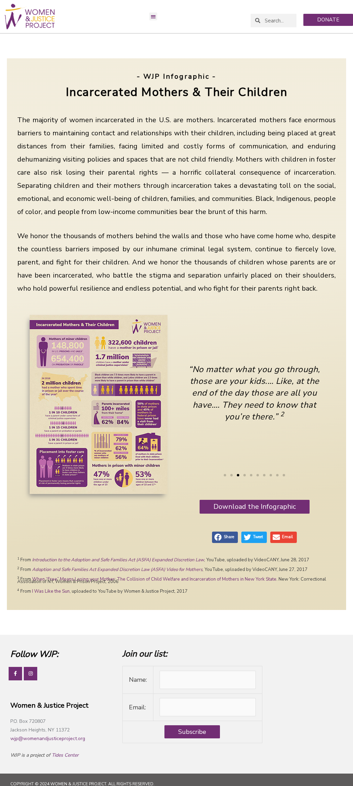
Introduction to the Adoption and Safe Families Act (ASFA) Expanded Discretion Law (118, 560)
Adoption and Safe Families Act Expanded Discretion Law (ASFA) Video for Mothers (117, 569)
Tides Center (65, 755)
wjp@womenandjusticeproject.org (47, 738)
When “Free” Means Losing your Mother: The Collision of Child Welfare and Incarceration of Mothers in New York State (154, 579)
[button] (153, 16)
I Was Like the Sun (51, 591)
